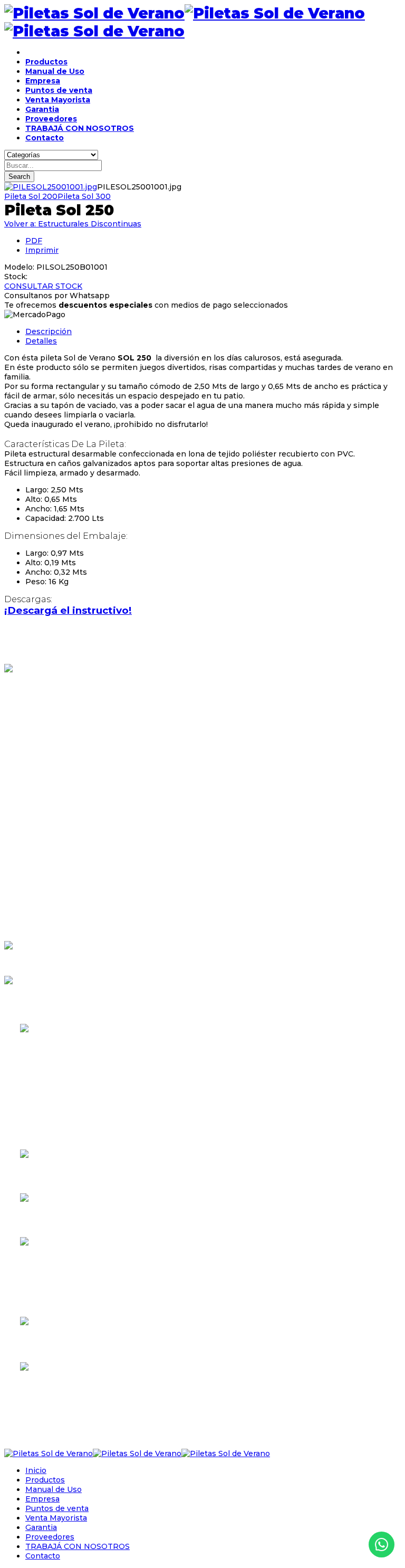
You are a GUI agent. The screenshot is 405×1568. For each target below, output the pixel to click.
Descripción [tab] (48, 331)
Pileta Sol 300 (84, 196)
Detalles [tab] (41, 341)
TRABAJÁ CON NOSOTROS (79, 128)
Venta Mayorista (57, 99)
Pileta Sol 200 (30, 196)
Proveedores (51, 118)
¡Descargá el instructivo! (68, 610)
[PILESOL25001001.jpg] (50, 187)
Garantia (42, 109)
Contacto (44, 137)
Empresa (42, 80)
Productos (46, 61)
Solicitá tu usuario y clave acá (50, 999)
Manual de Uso (54, 71)
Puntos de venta (58, 90)
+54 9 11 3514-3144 (48, 1393)
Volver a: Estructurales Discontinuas (72, 224)
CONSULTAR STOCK (43, 286)
